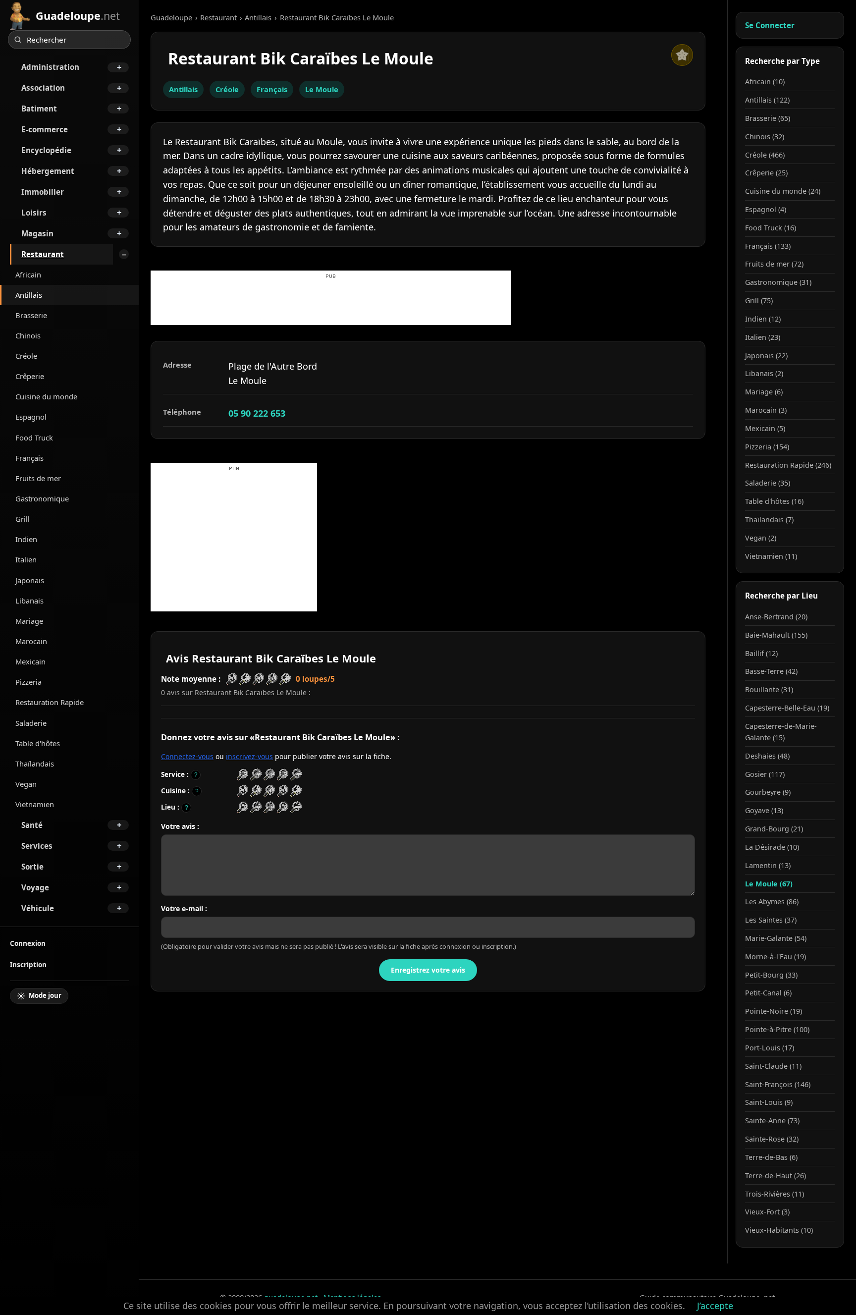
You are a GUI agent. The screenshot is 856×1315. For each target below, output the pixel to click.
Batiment (39, 108)
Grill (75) (759, 300)
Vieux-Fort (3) (767, 1211)
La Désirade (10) (772, 847)
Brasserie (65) (767, 118)
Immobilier (42, 192)
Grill (22, 519)
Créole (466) (765, 155)
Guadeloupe (171, 17)
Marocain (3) (766, 410)
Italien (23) (762, 337)
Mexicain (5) (765, 428)
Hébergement (47, 171)
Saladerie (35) (767, 483)
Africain (28, 274)
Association (43, 88)
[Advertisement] (331, 302)
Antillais (28, 295)
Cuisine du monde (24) (782, 191)
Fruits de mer (38, 478)
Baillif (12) (761, 653)
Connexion (28, 943)
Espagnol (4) (765, 209)
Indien (26, 539)
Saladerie (31, 723)
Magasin (37, 233)
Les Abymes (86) (772, 901)
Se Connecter (770, 25)
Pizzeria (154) (767, 446)
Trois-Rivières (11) (774, 1194)
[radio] (242, 774)
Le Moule (321, 89)
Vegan (26, 784)
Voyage (35, 887)
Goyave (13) (764, 810)
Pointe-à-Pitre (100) (777, 1029)
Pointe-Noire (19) (773, 1011)
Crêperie (29, 376)
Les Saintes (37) (771, 920)
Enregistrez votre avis (428, 970)
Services (37, 846)
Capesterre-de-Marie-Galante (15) (781, 731)
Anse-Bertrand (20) (776, 616)
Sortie (32, 867)
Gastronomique (42, 498)
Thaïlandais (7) (769, 519)
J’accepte (715, 1306)
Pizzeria (28, 682)
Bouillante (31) (769, 689)
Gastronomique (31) (778, 282)
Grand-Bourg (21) (774, 828)
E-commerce (44, 129)
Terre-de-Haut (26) (775, 1175)
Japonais (29, 580)
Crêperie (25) (766, 172)
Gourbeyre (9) (768, 792)
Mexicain (30, 661)
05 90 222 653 (256, 413)
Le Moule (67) (769, 883)
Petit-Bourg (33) (771, 975)
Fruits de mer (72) (774, 264)
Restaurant (42, 254)
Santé (32, 825)
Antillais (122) (767, 100)
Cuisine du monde (46, 396)
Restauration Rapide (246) (788, 465)
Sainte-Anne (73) (772, 1120)
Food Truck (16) (770, 227)
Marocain (31, 641)
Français (29, 458)
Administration (50, 67)
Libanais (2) (764, 373)
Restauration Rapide (49, 702)
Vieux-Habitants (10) (779, 1230)
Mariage (29, 621)
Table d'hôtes (37, 743)
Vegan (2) (760, 538)
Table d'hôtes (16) (774, 501)
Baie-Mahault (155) (776, 635)
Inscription (28, 964)
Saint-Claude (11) (773, 1066)
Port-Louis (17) (769, 1047)
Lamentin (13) (768, 865)
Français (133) (768, 246)
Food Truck (34, 437)
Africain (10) (765, 81)
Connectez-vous (187, 756)
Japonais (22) (766, 355)
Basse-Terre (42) (771, 671)
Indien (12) (763, 319)
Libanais (29, 600)
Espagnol (31, 417)
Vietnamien (34, 804)
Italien (26, 559)
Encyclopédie (46, 150)
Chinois (28, 335)
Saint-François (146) (777, 1084)
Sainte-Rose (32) (772, 1139)
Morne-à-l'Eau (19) (775, 956)
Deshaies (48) (767, 756)
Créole (26, 356)
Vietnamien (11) (771, 556)
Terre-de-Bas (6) (771, 1157)
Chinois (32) (764, 136)
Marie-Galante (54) (775, 938)
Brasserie (31, 315)
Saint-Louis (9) (769, 1102)
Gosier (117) (765, 774)
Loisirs (34, 213)
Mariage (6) (764, 391)
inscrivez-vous (249, 756)
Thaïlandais (34, 763)
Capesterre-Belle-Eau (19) (787, 707)
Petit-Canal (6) (768, 992)
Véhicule (37, 908)
